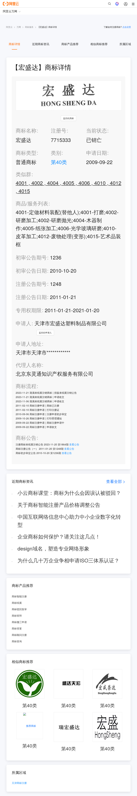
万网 (19, 26)
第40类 (59, 161)
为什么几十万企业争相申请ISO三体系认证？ (68, 560)
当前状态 (96, 130)
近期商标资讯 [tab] (40, 44)
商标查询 (17, 641)
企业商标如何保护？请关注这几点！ (58, 536)
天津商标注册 (19, 783)
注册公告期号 (31, 283)
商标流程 (26, 385)
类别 (56, 152)
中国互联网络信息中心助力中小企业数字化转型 (69, 520)
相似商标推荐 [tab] (99, 44)
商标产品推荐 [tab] (69, 44)
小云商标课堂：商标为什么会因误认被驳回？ (69, 492)
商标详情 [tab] (14, 44)
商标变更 (17, 628)
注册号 (58, 130)
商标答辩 (17, 615)
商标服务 (29, 26)
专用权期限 (29, 310)
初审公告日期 (31, 270)
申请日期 (96, 152)
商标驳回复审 (19, 609)
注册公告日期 (31, 296)
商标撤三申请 (19, 622)
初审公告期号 (31, 257)
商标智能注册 (19, 596)
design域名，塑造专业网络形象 (53, 548)
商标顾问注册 (19, 635)
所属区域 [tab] (125, 44)
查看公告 (74, 444)
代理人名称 (29, 364)
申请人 (23, 323)
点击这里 (126, 26)
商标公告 (26, 437)
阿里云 (9, 26)
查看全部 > (115, 481)
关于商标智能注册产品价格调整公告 (58, 504)
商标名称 (26, 130)
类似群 (23, 174)
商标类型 (26, 152)
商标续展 (17, 602)
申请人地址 (29, 343)
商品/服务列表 (32, 203)
